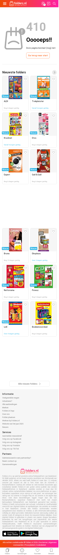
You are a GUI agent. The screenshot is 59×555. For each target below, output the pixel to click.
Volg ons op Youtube (11, 445)
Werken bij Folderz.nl (11, 421)
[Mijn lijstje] (48, 3)
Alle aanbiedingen (9, 404)
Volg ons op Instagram (11, 442)
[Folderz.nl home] (18, 3)
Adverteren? (7, 401)
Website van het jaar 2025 (12, 424)
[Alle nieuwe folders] (54, 72)
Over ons (6, 414)
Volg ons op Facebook (11, 439)
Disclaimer (43, 542)
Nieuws (5, 427)
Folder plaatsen (8, 417)
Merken (5, 407)
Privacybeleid (30, 545)
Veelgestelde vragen (10, 398)
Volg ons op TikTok (10, 449)
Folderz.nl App (8, 411)
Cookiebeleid (41, 545)
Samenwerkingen (9, 464)
